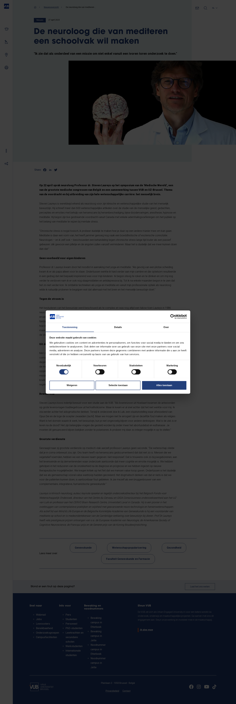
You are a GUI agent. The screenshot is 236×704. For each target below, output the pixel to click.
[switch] (100, 371)
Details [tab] (118, 327)
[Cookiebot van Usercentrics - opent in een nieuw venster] (173, 316)
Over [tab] (166, 327)
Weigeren (72, 385)
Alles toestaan (164, 385)
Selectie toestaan (118, 385)
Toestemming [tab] (69, 327)
